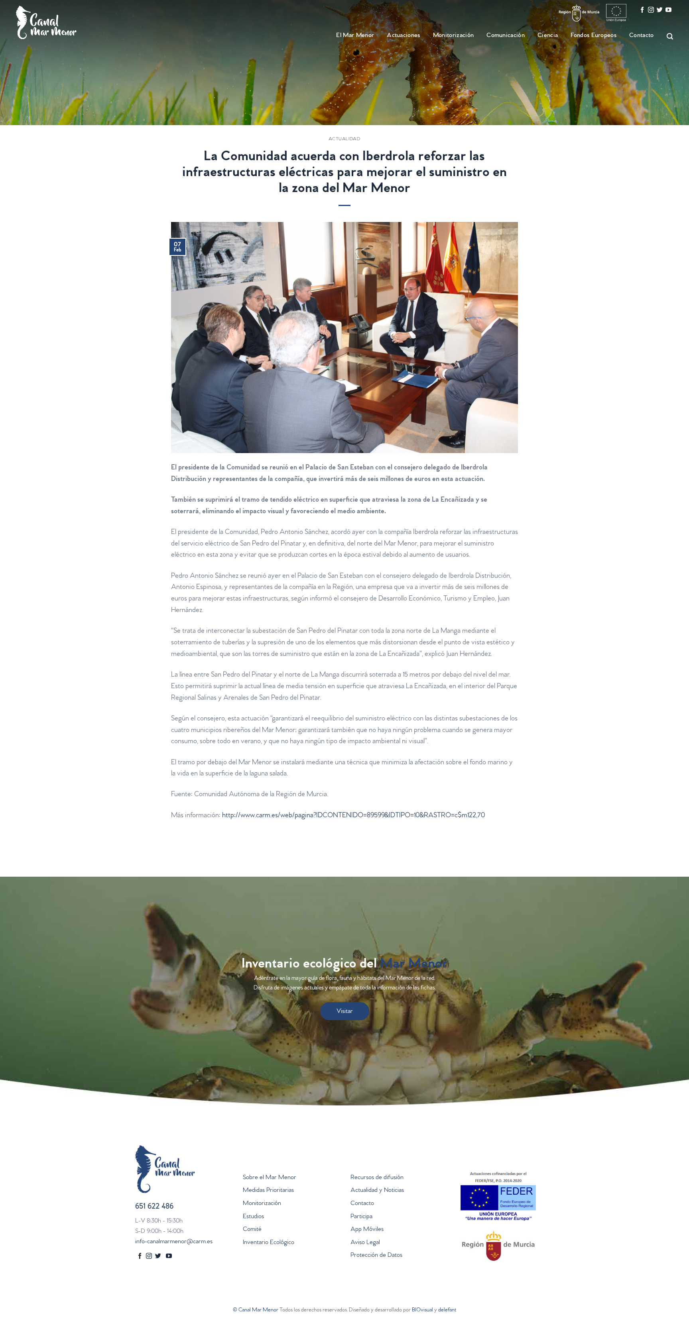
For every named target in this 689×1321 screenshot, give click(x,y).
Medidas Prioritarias (268, 1191)
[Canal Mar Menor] (56, 22)
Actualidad (344, 139)
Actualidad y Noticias (377, 1191)
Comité (252, 1230)
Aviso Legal (365, 1243)
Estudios (253, 1217)
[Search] (666, 36)
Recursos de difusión (377, 1178)
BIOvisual (422, 1310)
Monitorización (262, 1204)
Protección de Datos (376, 1255)
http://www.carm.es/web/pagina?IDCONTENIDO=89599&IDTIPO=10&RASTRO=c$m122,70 (353, 816)
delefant (447, 1310)
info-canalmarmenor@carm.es (174, 1242)
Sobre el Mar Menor (269, 1178)
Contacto (641, 36)
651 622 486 (154, 1207)
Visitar (345, 1012)
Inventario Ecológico (268, 1243)
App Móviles (367, 1230)
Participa (361, 1217)
